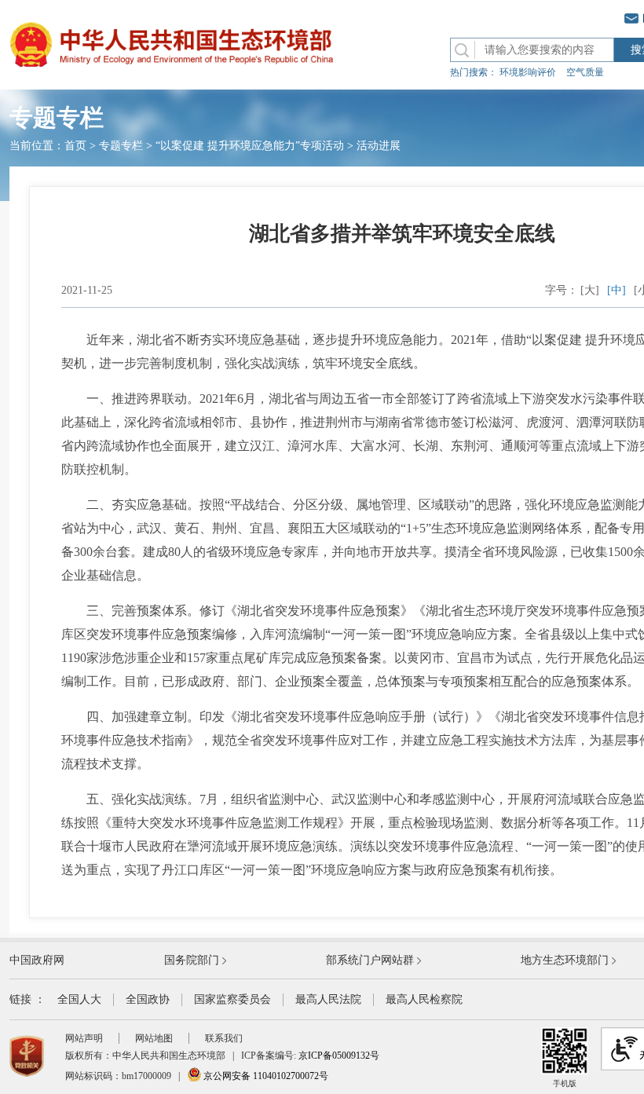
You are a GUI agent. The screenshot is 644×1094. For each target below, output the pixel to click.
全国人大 (79, 999)
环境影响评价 (527, 72)
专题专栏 (121, 146)
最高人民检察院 (424, 999)
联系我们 (224, 1038)
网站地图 (154, 1038)
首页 (75, 146)
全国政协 (148, 999)
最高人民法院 (328, 999)
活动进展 (379, 146)
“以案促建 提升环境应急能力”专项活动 (250, 146)
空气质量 (585, 72)
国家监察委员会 (232, 999)
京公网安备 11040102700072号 (264, 1075)
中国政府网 (36, 960)
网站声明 (84, 1038)
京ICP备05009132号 (338, 1055)
